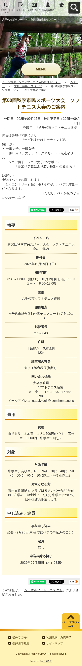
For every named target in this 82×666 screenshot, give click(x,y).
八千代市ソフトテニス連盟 (58, 127)
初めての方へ (20, 637)
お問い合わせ (34, 10)
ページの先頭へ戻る (70, 624)
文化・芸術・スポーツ (28, 86)
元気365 (47, 661)
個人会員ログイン (48, 11)
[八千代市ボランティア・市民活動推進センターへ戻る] (61, 4)
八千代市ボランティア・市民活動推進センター (31, 82)
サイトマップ (54, 643)
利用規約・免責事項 (58, 637)
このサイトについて (7, 11)
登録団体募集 (20, 643)
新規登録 (20, 10)
